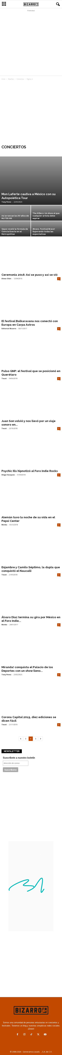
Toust (4, 378)
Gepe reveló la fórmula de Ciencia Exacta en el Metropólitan (15, 231)
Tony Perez (6, 202)
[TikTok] (31, 1035)
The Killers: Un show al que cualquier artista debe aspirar (46, 215)
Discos (20, 152)
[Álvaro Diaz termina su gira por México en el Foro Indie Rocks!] (31, 598)
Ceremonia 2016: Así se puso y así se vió (29, 274)
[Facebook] (17, 1035)
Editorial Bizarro (9, 328)
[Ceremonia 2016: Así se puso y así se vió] (31, 256)
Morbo (4, 525)
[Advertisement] (31, 43)
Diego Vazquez (8, 475)
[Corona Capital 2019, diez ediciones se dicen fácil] (31, 698)
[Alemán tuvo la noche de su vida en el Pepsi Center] (31, 498)
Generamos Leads (31, 1051)
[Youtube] (45, 1035)
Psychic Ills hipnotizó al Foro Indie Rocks (30, 471)
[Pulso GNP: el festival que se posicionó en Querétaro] (31, 352)
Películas (32, 152)
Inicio (3, 79)
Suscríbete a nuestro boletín (19, 757)
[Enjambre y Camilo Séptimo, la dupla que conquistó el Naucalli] (31, 548)
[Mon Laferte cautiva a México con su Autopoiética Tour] (31, 180)
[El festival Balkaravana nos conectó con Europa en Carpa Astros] (31, 302)
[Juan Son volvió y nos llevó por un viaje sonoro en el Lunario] (31, 402)
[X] (38, 1035)
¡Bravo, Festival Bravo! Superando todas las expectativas (44, 231)
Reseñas (11, 79)
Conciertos (20, 79)
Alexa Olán (6, 278)
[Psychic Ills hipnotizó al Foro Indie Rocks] (31, 452)
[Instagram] (24, 1035)
